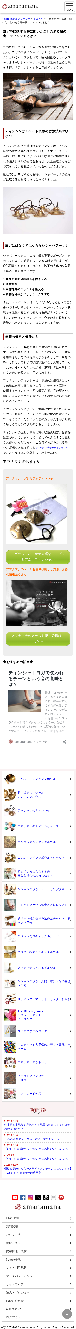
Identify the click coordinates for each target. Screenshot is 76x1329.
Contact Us (13, 1309)
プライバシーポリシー (20, 1276)
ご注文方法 (13, 1234)
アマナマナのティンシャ (51, 447)
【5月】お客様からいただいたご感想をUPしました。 (37, 1148)
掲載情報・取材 (16, 1251)
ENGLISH (12, 1218)
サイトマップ (15, 1284)
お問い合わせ (15, 1300)
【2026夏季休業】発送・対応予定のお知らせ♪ (32, 1138)
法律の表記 (13, 1259)
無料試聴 (12, 1226)
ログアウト (13, 1317)
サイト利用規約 (16, 1267)
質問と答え (13, 1243)
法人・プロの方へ (18, 1292)
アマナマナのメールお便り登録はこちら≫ (38, 638)
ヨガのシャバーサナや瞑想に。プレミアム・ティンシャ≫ (38, 557)
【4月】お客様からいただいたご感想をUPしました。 (37, 1158)
